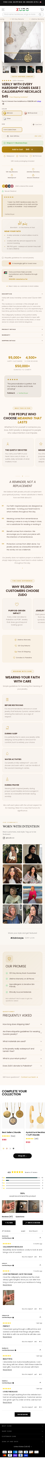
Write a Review (35, 1223)
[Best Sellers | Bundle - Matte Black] (13, 1148)
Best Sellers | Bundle (11, 1132)
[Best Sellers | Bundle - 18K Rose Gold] (7, 1148)
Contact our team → (29, 1077)
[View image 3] (6, 69)
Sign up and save (10, 1441)
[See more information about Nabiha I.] (40, 1382)
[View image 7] (39, 69)
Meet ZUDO (7, 1426)
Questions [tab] (20, 1217)
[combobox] (23, 14)
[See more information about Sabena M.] (40, 1317)
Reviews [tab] (7, 1217)
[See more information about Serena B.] (40, 1238)
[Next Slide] (41, 1206)
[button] (8, 1136)
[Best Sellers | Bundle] (13, 1115)
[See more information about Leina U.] (40, 1265)
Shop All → (22, 1156)
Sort (23, 1231)
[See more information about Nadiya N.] (40, 1350)
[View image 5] (22, 69)
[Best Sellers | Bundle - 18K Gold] (3, 1148)
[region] (22, 1206)
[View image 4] (14, 69)
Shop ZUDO (7, 1431)
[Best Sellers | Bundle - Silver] (10, 1148)
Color (4, 109)
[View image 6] (30, 69)
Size (3, 124)
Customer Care (9, 1436)
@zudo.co (10, 838)
